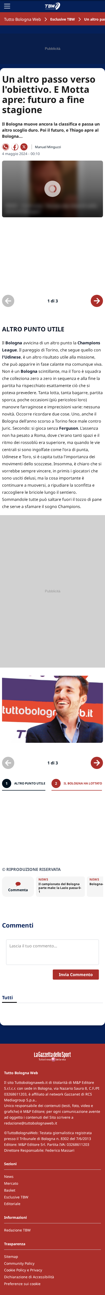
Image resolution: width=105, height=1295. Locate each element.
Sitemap (11, 1256)
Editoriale (12, 1203)
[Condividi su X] (24, 146)
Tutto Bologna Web (22, 19)
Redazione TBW (17, 1230)
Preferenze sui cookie (22, 1283)
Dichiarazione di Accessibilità (29, 1276)
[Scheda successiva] (97, 301)
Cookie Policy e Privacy (23, 1270)
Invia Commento (76, 974)
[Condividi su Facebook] (14, 146)
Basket (9, 1190)
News (9, 1176)
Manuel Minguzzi (48, 147)
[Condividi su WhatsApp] (5, 146)
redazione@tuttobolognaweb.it (30, 1123)
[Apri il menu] (7, 6)
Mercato (11, 1183)
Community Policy (19, 1263)
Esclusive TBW (62, 19)
